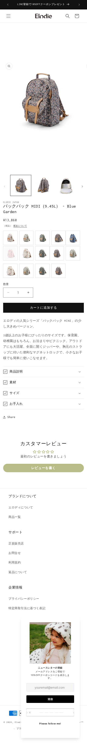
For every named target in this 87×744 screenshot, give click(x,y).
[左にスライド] (4, 186)
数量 (6, 284)
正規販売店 (16, 543)
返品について (17, 572)
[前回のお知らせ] (7, 4)
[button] (8, 16)
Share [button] (11, 417)
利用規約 (14, 562)
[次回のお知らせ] (79, 4)
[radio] (10, 238)
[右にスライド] (82, 186)
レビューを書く (43, 468)
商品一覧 (14, 517)
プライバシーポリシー (23, 598)
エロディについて (20, 507)
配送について (20, 226)
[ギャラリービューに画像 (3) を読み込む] (66, 185)
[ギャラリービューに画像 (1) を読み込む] (20, 185)
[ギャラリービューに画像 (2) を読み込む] (43, 185)
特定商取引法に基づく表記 (26, 608)
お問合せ (14, 553)
